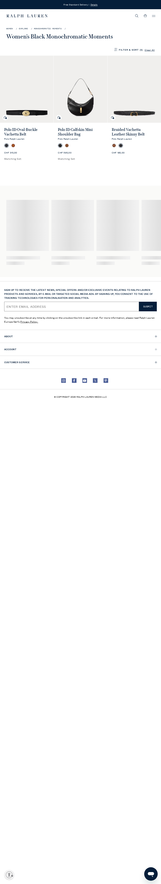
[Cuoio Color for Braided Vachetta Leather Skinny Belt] (114, 145)
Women (9, 28)
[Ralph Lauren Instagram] (63, 380)
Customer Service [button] (17, 362)
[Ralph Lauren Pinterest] (106, 380)
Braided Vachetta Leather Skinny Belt (128, 132)
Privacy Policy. (29, 321)
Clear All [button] (150, 50)
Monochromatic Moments (48, 28)
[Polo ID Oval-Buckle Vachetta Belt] (27, 89)
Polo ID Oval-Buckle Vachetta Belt (21, 132)
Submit (148, 306)
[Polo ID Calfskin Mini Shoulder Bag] (80, 89)
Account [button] (10, 349)
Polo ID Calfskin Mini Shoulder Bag (75, 132)
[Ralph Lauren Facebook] (74, 380)
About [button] (8, 336)
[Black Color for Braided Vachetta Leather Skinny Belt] (120, 145)
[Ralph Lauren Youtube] (84, 380)
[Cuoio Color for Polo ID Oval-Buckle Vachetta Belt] (13, 145)
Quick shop (5, 114)
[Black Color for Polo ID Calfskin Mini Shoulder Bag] (60, 145)
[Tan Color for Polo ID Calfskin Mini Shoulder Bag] (67, 145)
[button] (137, 15)
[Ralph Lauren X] (95, 380)
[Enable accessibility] (9, 875)
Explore (23, 28)
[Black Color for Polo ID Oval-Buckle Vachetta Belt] (6, 145)
